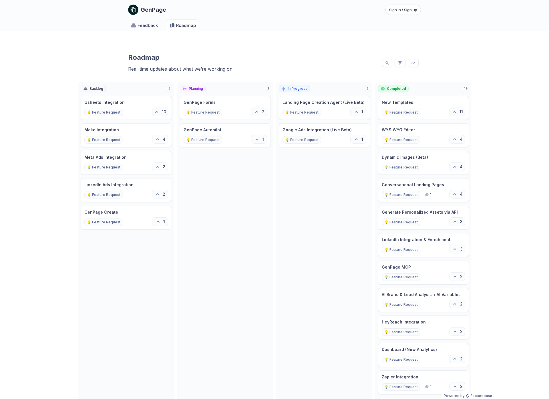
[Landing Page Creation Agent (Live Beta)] (324, 108)
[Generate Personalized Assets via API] (423, 217)
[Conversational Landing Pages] (423, 190)
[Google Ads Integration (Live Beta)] (324, 135)
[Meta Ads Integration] (126, 162)
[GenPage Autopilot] (225, 135)
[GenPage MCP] (423, 272)
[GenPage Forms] (225, 108)
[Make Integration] (126, 135)
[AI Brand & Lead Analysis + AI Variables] (423, 300)
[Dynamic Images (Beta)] (423, 162)
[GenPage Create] (126, 217)
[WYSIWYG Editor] (423, 135)
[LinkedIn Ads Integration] (126, 190)
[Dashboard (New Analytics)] (423, 355)
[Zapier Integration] (423, 382)
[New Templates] (423, 108)
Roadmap (186, 25)
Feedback (148, 25)
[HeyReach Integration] (423, 327)
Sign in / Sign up (403, 9)
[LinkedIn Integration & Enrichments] (423, 245)
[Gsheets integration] (126, 108)
